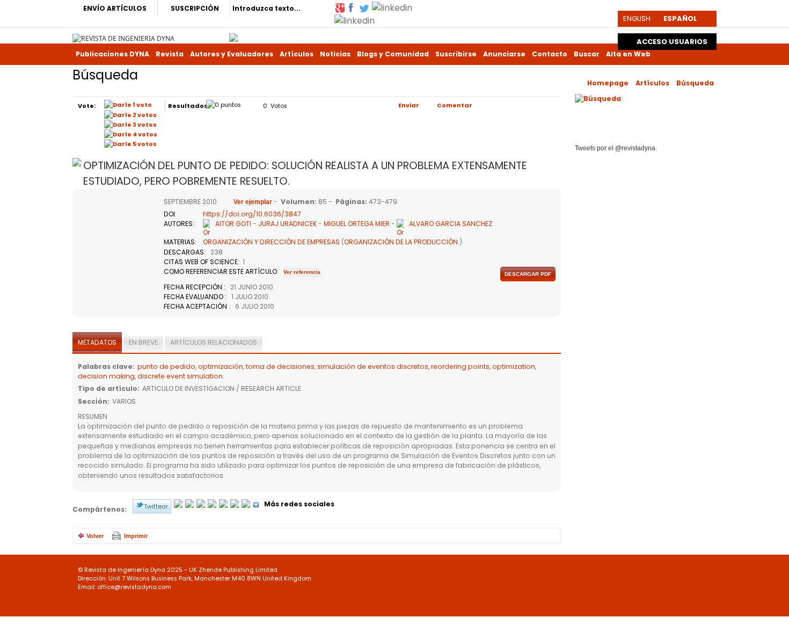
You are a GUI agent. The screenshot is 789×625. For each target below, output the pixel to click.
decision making (106, 376)
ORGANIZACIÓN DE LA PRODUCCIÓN (401, 241)
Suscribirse (456, 54)
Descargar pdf (528, 274)
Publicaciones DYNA (112, 54)
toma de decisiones (280, 366)
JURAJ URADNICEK (288, 223)
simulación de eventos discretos (372, 366)
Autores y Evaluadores (231, 54)
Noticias (335, 54)
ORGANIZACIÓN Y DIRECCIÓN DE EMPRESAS (271, 241)
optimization (513, 366)
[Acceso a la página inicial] (123, 37)
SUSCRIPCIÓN (195, 8)
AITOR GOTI (233, 223)
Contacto (549, 54)
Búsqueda (695, 83)
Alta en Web (628, 54)
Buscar (587, 54)
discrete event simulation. (180, 376)
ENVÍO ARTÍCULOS (115, 8)
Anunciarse (504, 54)
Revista (170, 54)
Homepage (608, 83)
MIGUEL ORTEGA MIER (357, 223)
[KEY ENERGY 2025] (233, 35)
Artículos (296, 54)
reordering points (460, 366)
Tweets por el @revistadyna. (616, 148)
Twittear (156, 506)
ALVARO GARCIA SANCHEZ (450, 223)
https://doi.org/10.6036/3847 (252, 214)
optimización (220, 366)
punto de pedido (166, 366)
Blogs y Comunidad (393, 54)
